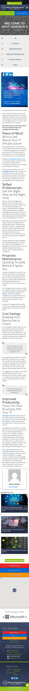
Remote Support (14, 640)
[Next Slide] (3, 617)
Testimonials (17, 669)
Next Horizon (15, 103)
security (11, 451)
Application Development (15, 54)
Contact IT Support (14, 687)
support (4, 294)
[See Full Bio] (18, 487)
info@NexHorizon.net (15, 658)
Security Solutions (15, 59)
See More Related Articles (14, 560)
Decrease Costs (14, 570)
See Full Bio (14, 487)
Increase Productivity (15, 575)
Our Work (9, 1)
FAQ (7, 671)
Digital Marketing (15, 49)
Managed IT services (8, 416)
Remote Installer (14, 642)
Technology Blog (18, 1)
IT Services (15, 635)
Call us (7, 13)
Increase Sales (14, 566)
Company (9, 669)
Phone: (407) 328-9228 (15, 654)
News (15, 65)
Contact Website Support (14, 690)
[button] (14, 590)
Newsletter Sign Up (15, 3)
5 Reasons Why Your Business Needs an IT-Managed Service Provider (14, 94)
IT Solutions (15, 43)
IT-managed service (14, 159)
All (15, 38)
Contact (15, 675)
